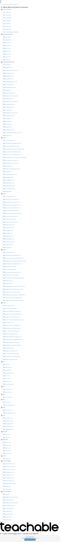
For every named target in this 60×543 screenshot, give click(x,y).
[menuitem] (0, 2)
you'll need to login (34, 538)
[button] (0, 1)
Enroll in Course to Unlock (30, 539)
